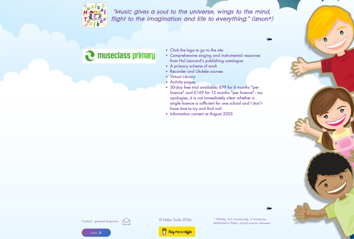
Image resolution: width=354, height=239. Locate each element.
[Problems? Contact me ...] (126, 221)
